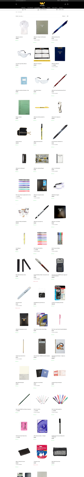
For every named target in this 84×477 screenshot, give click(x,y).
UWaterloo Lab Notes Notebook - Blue (22, 90)
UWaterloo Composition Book (39, 194)
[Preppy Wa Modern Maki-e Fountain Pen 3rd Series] (42, 265)
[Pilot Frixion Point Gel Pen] (42, 238)
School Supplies (37, 7)
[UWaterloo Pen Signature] (60, 107)
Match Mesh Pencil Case (56, 461)
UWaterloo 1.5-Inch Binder (38, 382)
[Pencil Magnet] (24, 238)
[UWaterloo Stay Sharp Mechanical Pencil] (60, 80)
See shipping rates (27, 0)
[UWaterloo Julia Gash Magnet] (42, 158)
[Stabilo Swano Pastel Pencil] (24, 346)
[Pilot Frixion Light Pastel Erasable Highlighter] (60, 319)
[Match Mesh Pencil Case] (60, 452)
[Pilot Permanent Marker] (60, 238)
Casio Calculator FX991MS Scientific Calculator (42, 355)
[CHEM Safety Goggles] (60, 185)
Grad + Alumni (54, 7)
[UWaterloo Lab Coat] (24, 27)
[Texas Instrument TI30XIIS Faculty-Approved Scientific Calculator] (60, 265)
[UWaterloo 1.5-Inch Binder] (42, 373)
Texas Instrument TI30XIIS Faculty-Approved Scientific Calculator (59, 275)
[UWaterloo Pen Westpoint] (24, 158)
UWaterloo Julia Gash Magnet (39, 168)
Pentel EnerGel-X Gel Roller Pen (57, 141)
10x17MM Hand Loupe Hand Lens (39, 302)
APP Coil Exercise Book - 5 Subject (40, 435)
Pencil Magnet (18, 248)
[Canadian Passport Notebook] (60, 373)
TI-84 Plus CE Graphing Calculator (57, 302)
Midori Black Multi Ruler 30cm (21, 274)
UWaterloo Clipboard (55, 63)
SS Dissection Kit (19, 141)
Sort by (17, 16)
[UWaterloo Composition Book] (42, 185)
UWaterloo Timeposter (38, 63)
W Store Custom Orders (64, 0)
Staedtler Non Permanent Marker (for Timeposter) (58, 436)
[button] (68, 4)
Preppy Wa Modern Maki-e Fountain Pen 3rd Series (41, 275)
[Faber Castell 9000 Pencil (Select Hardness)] (24, 399)
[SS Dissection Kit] (24, 132)
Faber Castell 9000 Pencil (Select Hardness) (23, 409)
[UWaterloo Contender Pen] (42, 212)
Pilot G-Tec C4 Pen (37, 409)
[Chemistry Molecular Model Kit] (24, 212)
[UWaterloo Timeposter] (42, 54)
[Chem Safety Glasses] (42, 80)
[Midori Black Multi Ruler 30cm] (24, 265)
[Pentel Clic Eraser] (24, 293)
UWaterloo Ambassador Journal (21, 329)
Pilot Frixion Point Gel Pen (38, 248)
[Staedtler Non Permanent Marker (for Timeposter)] (60, 426)
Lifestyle (48, 7)
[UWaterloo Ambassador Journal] (24, 319)
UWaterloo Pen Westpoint (20, 168)
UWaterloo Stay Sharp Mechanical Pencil (59, 90)
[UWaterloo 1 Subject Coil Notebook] (42, 27)
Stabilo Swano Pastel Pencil (20, 355)
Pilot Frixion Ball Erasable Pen (57, 409)
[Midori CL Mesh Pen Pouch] (24, 452)
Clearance (61, 7)
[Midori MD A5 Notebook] (24, 373)
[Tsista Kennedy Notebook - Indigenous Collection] (60, 346)
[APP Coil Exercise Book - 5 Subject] (42, 426)
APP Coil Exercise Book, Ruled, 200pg (40, 329)
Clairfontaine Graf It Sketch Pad (21, 435)
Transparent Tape (37, 461)
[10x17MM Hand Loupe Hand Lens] (42, 293)
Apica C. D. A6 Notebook (56, 168)
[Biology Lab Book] (24, 107)
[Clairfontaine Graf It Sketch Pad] (24, 426)
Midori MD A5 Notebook (20, 382)
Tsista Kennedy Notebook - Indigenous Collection (58, 356)
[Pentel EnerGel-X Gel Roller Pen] (60, 132)
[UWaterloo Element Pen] (60, 27)
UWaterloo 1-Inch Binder (56, 221)
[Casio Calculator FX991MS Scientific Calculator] (42, 346)
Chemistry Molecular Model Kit (21, 221)
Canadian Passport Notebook (57, 382)
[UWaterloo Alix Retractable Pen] (42, 107)
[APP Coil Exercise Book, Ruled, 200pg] (42, 319)
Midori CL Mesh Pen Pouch (20, 461)
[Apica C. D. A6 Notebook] (60, 158)
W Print (58, 0)
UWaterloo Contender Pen (38, 221)
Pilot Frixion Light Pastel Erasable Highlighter (59, 329)
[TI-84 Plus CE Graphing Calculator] (60, 293)
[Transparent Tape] (42, 452)
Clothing (43, 7)
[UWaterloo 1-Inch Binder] (60, 212)
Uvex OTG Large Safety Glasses (21, 63)
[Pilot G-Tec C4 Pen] (42, 399)
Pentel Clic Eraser (19, 302)
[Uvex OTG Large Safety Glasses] (24, 54)
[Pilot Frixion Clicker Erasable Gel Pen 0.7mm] (24, 185)
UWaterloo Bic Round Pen (38, 141)
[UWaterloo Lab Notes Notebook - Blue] (24, 80)
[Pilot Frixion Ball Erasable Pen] (60, 399)
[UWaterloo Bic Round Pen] (42, 132)
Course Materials (30, 7)
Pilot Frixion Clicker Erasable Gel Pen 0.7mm (23, 194)
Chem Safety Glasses (37, 90)
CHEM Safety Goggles (55, 194)
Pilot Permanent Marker (56, 248)
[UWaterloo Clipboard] (60, 54)
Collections (23, 7)
